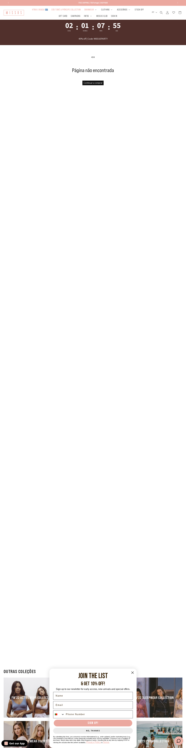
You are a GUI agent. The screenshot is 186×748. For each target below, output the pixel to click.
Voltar (95, 379)
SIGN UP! (93, 723)
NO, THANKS (93, 731)
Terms (106, 742)
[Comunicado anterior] (8, 3)
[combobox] (58, 714)
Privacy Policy (93, 742)
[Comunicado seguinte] (178, 3)
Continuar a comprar (93, 82)
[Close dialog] (132, 672)
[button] (91, 9)
